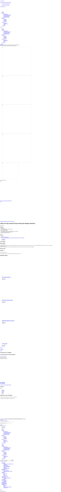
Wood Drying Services (7, 434)
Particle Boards (4, 480)
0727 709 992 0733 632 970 (2, 383)
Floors (4, 486)
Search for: (1, 460)
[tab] (28, 239)
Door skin (5, 485)
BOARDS (5, 36)
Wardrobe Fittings (15, 237)
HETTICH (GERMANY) (7, 466)
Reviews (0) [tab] (2, 248)
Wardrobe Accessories (10, 237)
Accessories (5, 38)
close (4, 491)
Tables (4, 475)
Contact (3, 42)
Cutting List (3, 34)
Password (1, 423)
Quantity (1, 234)
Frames (5, 442)
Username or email (3, 421)
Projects (3, 439)
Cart (1, 350)
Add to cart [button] (3, 279)
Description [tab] (2, 241)
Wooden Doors (6, 487)
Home (3, 28)
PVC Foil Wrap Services (7, 32)
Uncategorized (4, 482)
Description (3, 239)
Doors (4, 41)
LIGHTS (5, 467)
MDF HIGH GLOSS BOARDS (8, 471)
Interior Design (6, 431)
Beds (4, 474)
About (3, 29)
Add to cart (1, 419)
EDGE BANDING (6, 470)
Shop (2, 35)
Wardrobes (5, 440)
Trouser (20, 237)
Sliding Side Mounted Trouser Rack (8, 320)
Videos (3, 392)
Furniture (5, 437)
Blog (2, 393)
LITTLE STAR (4, 343)
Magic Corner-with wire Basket (7, 300)
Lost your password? (3, 425)
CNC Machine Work (6, 33)
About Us (3, 390)
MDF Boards (3, 477)
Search (12, 460)
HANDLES (5, 464)
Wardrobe (23, 237)
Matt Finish (5, 478)
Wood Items (5, 37)
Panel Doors (3, 479)
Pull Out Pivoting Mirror (6, 277)
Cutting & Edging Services (7, 31)
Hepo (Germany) (6, 465)
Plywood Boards (4, 481)
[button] (30, 27)
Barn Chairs (5, 473)
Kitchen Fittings (6, 40)
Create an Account (4, 420)
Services (3, 30)
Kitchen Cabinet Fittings (5, 476)
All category (3, 462)
